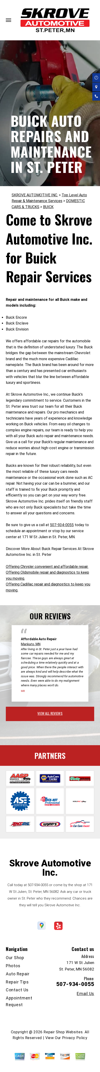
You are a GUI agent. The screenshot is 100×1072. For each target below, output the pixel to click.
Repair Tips (17, 982)
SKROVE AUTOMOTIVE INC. (35, 195)
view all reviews (49, 713)
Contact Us (17, 989)
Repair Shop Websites (63, 1032)
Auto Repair (18, 973)
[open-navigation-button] (8, 20)
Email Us (85, 994)
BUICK (48, 207)
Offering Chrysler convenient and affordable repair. (47, 566)
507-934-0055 (62, 525)
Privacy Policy (74, 1038)
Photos (13, 965)
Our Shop (15, 957)
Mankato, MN (30, 644)
